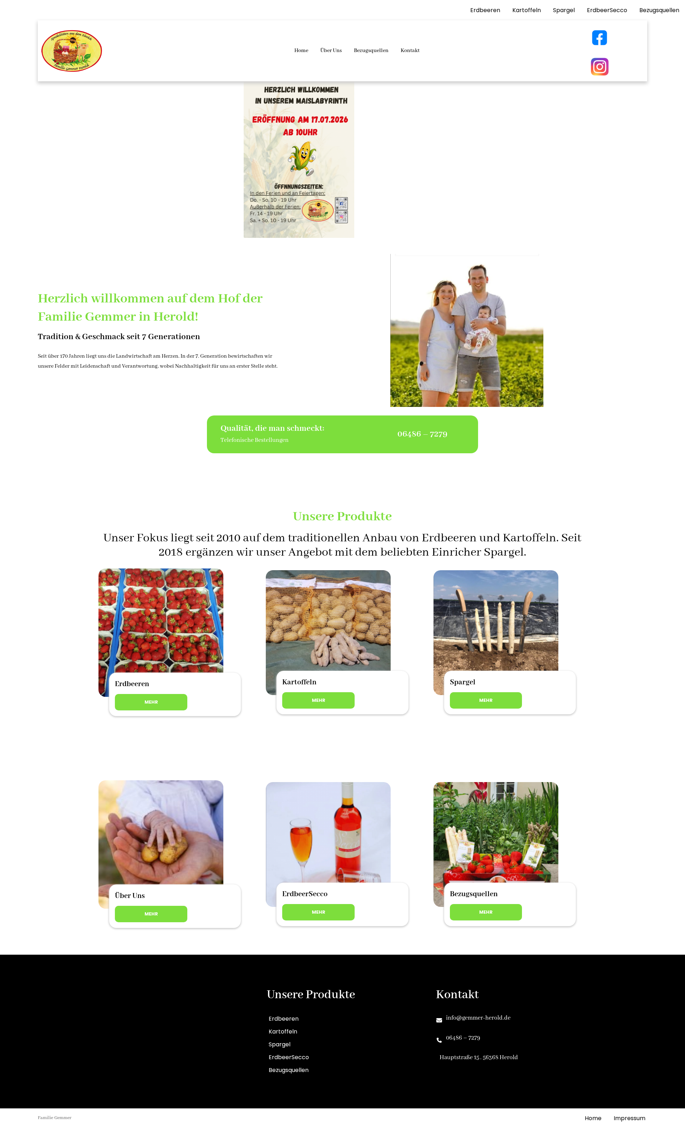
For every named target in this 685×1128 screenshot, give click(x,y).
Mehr (151, 702)
